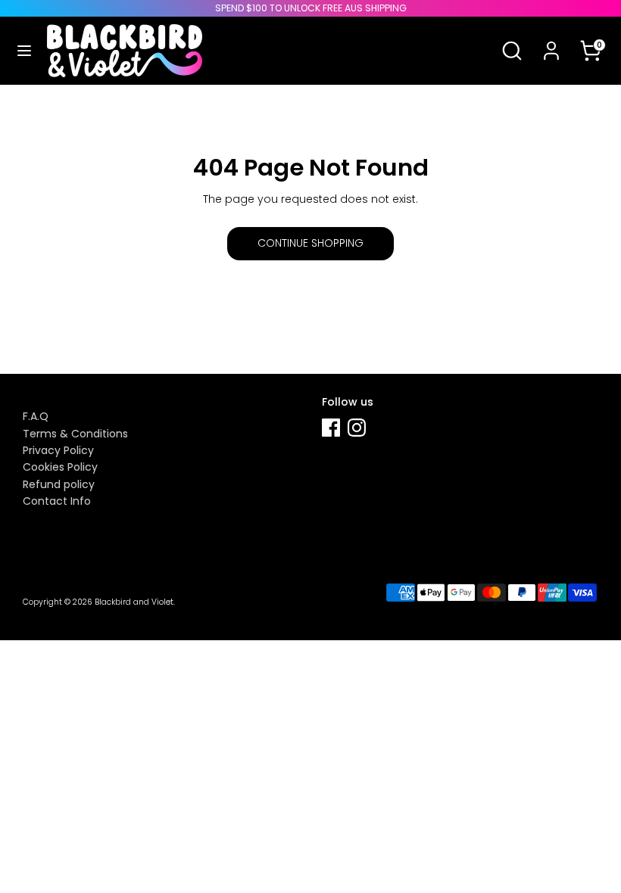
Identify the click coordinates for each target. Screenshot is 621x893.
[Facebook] (331, 427)
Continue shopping (310, 242)
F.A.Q (35, 416)
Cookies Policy (60, 467)
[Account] (551, 40)
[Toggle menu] (24, 51)
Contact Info (57, 501)
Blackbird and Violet (134, 602)
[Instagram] (357, 427)
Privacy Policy (58, 450)
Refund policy (59, 484)
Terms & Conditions (75, 433)
